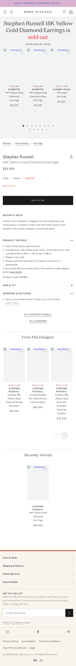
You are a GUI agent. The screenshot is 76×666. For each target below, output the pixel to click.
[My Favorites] (64, 12)
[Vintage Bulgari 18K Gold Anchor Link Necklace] (38, 364)
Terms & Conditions (49, 641)
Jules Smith (15, 272)
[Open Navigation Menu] (5, 12)
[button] (67, 434)
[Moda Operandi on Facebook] (38, 632)
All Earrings (38, 321)
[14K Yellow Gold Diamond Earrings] (14, 65)
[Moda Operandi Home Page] (38, 12)
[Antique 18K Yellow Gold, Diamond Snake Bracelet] (14, 364)
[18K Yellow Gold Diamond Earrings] (38, 482)
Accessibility (28, 641)
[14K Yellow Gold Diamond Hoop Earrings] (38, 65)
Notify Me (38, 200)
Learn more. (12, 303)
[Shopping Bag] (71, 12)
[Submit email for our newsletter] (69, 613)
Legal (32, 647)
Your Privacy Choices (15, 647)
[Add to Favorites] (21, 52)
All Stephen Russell (38, 314)
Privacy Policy (11, 641)
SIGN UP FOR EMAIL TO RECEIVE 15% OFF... (38, 3)
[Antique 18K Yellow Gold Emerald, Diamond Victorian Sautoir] (61, 364)
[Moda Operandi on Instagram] (7, 632)
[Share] (71, 157)
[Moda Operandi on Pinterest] (68, 632)
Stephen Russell (18, 156)
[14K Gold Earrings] (61, 65)
